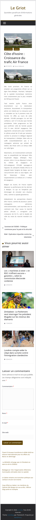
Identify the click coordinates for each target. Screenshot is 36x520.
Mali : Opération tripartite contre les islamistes (18, 235)
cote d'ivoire (8, 49)
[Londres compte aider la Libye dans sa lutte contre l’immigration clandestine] (18, 332)
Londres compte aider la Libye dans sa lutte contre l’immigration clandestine (16, 353)
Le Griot (18, 8)
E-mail (5, 423)
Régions (16, 49)
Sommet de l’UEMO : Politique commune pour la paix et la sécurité (18, 228)
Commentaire (8, 386)
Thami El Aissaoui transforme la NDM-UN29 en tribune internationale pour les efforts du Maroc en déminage (18, 454)
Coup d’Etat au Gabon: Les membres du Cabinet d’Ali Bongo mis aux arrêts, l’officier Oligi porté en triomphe (16, 487)
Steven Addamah (19, 66)
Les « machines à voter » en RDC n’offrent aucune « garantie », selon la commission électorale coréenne (17, 275)
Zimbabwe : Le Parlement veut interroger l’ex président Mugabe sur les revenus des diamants (17, 315)
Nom (4, 413)
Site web (5, 432)
